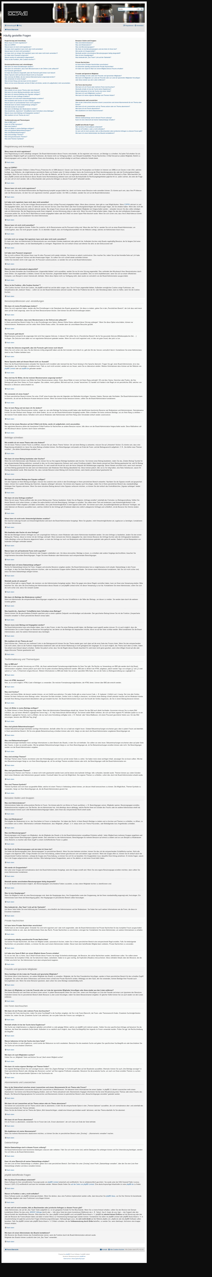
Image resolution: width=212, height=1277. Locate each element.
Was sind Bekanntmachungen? (15, 132)
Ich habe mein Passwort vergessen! (16, 55)
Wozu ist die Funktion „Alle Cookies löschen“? (20, 59)
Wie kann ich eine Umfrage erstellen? (17, 96)
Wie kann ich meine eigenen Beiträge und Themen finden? (95, 95)
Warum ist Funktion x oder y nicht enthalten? (90, 129)
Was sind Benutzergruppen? (84, 47)
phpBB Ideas (110, 1196)
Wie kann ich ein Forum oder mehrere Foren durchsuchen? (95, 87)
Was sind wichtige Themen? (14, 135)
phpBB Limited (10, 368)
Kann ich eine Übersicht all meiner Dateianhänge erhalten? (95, 120)
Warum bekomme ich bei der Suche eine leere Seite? (93, 91)
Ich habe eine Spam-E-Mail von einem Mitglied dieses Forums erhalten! (99, 69)
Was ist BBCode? (10, 122)
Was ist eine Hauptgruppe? (84, 55)
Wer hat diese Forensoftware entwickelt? (88, 127)
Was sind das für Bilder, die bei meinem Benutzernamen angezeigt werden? (30, 77)
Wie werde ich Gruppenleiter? (85, 51)
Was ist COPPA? (10, 45)
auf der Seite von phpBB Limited (82, 1184)
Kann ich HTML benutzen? (13, 124)
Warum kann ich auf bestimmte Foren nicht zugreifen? (22, 103)
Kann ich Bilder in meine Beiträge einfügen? (19, 128)
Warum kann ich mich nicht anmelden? (18, 51)
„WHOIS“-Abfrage (35, 1212)
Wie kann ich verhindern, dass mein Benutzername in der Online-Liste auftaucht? (32, 69)
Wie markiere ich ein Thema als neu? (17, 115)
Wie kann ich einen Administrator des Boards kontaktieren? (95, 133)
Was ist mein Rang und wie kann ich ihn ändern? (21, 81)
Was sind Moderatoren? (83, 45)
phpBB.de (25, 368)
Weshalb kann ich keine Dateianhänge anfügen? (21, 105)
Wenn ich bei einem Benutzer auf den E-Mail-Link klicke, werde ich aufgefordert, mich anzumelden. (38, 83)
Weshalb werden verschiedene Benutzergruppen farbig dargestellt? (98, 53)
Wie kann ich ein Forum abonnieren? (87, 108)
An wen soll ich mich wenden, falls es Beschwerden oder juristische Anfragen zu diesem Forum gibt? (108, 131)
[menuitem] (19, 25)
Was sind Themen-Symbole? (14, 139)
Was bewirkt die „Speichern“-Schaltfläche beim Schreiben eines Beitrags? (29, 111)
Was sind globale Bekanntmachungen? (18, 130)
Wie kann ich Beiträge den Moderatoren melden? (21, 109)
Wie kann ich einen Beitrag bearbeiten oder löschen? (22, 92)
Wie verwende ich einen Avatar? (15, 79)
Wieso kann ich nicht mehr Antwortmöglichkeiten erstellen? (24, 98)
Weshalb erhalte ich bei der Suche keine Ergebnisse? (93, 89)
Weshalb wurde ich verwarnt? (14, 107)
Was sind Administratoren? (84, 43)
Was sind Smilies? (11, 126)
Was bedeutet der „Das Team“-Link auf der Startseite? (93, 57)
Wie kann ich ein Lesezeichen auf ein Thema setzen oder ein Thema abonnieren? (102, 106)
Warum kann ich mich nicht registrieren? (18, 47)
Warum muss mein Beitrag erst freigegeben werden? (22, 113)
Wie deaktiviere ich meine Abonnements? (89, 111)
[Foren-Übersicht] (17, 13)
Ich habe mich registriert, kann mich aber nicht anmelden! (24, 49)
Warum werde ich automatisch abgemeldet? (19, 57)
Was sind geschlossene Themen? (16, 137)
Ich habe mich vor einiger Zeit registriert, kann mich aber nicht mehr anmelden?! (31, 53)
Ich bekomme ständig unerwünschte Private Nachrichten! (94, 66)
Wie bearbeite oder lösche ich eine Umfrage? (20, 100)
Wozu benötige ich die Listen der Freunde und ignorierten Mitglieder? (98, 76)
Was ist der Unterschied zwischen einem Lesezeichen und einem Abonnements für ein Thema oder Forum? (108, 103)
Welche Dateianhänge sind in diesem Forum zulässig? (93, 118)
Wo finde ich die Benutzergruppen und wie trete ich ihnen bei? (96, 49)
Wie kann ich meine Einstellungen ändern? (19, 66)
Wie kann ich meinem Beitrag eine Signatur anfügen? (22, 94)
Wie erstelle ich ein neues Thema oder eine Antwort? (22, 90)
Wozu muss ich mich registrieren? (16, 43)
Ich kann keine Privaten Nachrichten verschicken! (91, 64)
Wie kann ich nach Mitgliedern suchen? (88, 93)
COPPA (127, 204)
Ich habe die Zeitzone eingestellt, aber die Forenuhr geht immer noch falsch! (30, 73)
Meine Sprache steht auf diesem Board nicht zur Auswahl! (24, 75)
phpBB (68, 1254)
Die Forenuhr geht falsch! (13, 71)
